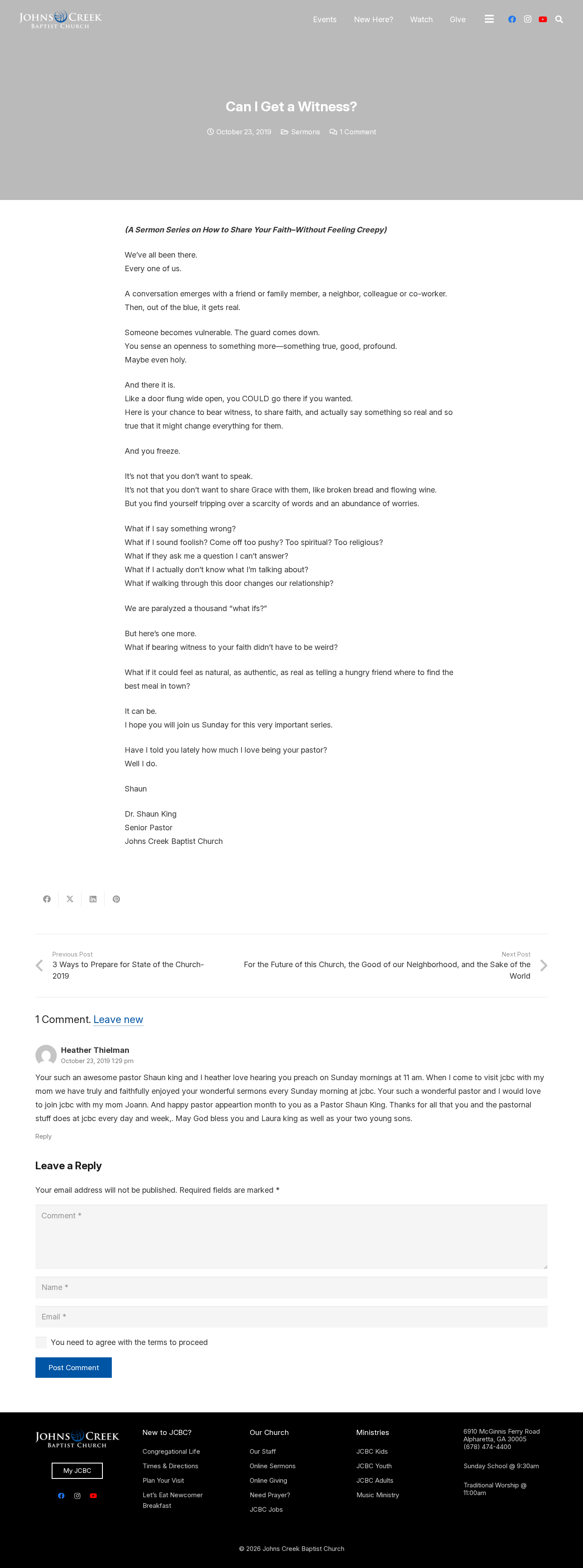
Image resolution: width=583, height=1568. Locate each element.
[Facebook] (512, 19)
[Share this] (46, 899)
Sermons (305, 132)
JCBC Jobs (266, 1509)
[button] (559, 19)
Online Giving (268, 1480)
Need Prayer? (270, 1495)
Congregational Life (171, 1451)
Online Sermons (273, 1466)
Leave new (118, 1019)
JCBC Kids (372, 1451)
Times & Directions (170, 1466)
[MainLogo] (60, 19)
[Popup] (489, 19)
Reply (43, 1136)
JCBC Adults (375, 1480)
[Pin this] (116, 899)
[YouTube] (543, 19)
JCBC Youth (374, 1466)
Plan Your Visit (163, 1480)
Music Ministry (377, 1495)
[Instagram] (527, 19)
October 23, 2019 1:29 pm (97, 1060)
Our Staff (263, 1451)
